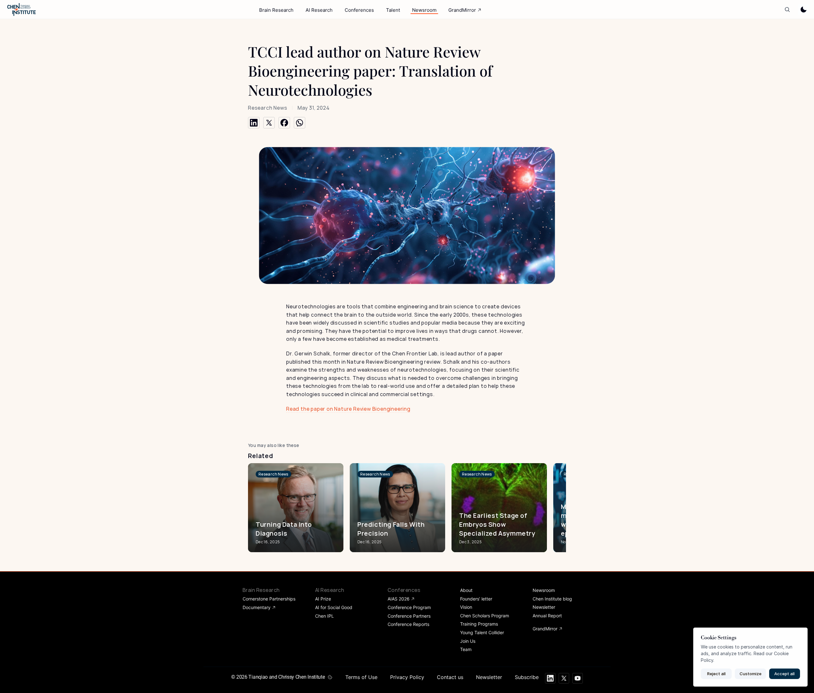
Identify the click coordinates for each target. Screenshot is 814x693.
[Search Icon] (787, 9)
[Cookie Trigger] (330, 677)
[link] (273, 474)
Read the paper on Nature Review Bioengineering (348, 408)
